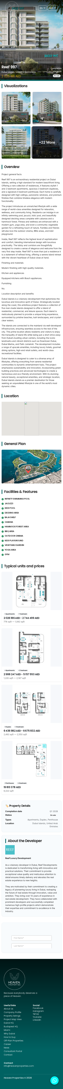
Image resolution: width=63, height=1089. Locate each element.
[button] (35, 8)
